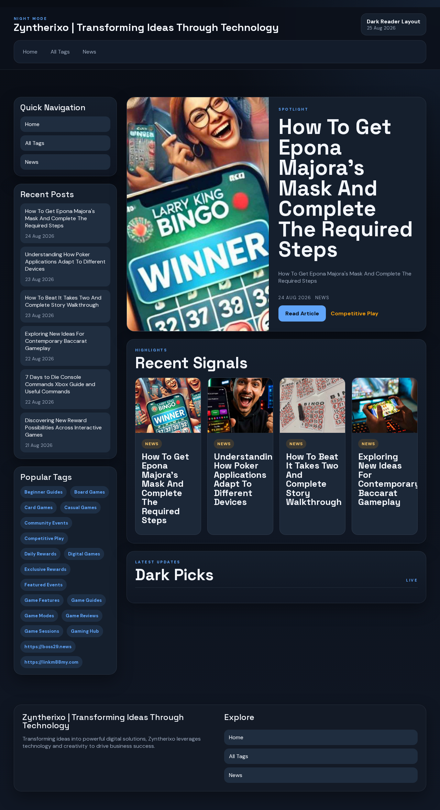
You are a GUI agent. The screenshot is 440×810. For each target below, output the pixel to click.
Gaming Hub (85, 631)
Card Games (38, 507)
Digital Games (84, 554)
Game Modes (39, 616)
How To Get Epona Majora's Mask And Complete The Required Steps (165, 488)
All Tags (60, 51)
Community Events (46, 523)
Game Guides (86, 600)
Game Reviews (82, 616)
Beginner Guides (43, 492)
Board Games (89, 492)
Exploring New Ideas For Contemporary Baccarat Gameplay (389, 479)
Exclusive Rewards (45, 569)
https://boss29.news (48, 647)
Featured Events (43, 585)
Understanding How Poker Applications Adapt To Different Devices (246, 479)
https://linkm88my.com (51, 662)
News (89, 51)
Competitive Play (44, 538)
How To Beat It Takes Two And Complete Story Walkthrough (314, 479)
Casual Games (80, 507)
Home (30, 51)
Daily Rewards (40, 554)
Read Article (302, 313)
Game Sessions (41, 631)
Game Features (41, 600)
